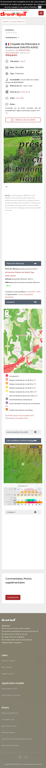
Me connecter (7, 667)
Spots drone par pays (10, 745)
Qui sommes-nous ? (9, 726)
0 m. (28, 53)
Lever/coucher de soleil (17, 432)
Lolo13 (22, 61)
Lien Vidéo (20, 98)
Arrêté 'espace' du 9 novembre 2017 (20, 415)
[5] (16, 32)
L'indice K (11, 512)
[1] (7, 32)
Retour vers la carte (25, 120)
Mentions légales (8, 732)
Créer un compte (8, 661)
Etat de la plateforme (10, 713)
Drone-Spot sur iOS (9, 689)
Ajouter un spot (8, 674)
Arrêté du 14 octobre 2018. (18, 418)
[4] (14, 32)
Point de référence (15, 263)
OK (40, 7)
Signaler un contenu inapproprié (14, 21)
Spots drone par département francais (17, 739)
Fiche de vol (25, 92)
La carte (10, 302)
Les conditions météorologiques (21, 440)
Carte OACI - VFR (33, 292)
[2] (9, 32)
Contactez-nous (8, 719)
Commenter (13, 597)
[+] (6, 113)
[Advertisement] (23, 235)
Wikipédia (11, 55)
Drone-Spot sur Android (11, 695)
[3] (11, 32)
